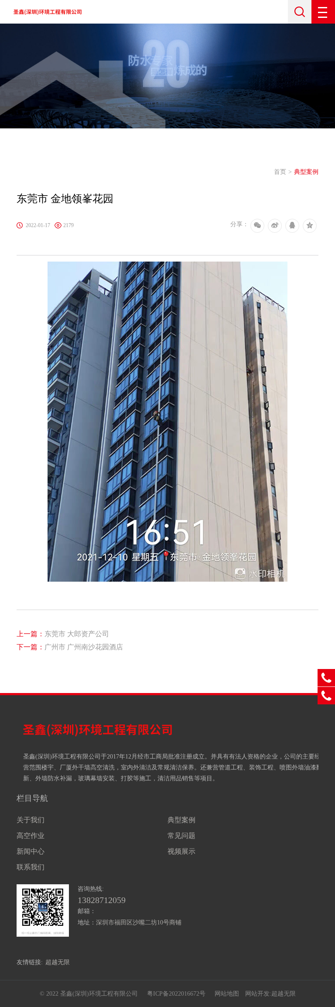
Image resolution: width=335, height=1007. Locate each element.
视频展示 (181, 851)
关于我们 (30, 820)
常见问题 (181, 835)
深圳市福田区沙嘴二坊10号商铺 (138, 922)
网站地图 (227, 993)
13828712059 (102, 900)
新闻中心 (30, 851)
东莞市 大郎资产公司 (63, 634)
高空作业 (30, 835)
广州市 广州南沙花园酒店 (70, 647)
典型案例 (306, 172)
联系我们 (30, 867)
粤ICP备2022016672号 (176, 993)
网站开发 (257, 993)
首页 (280, 172)
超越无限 (57, 962)
